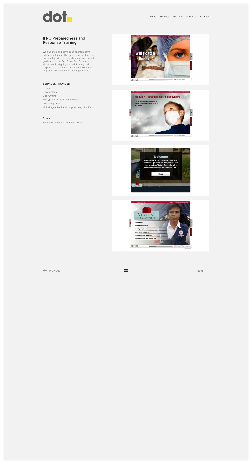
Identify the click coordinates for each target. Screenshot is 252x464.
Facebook (48, 122)
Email (80, 122)
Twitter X (59, 122)
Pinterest (70, 122)
